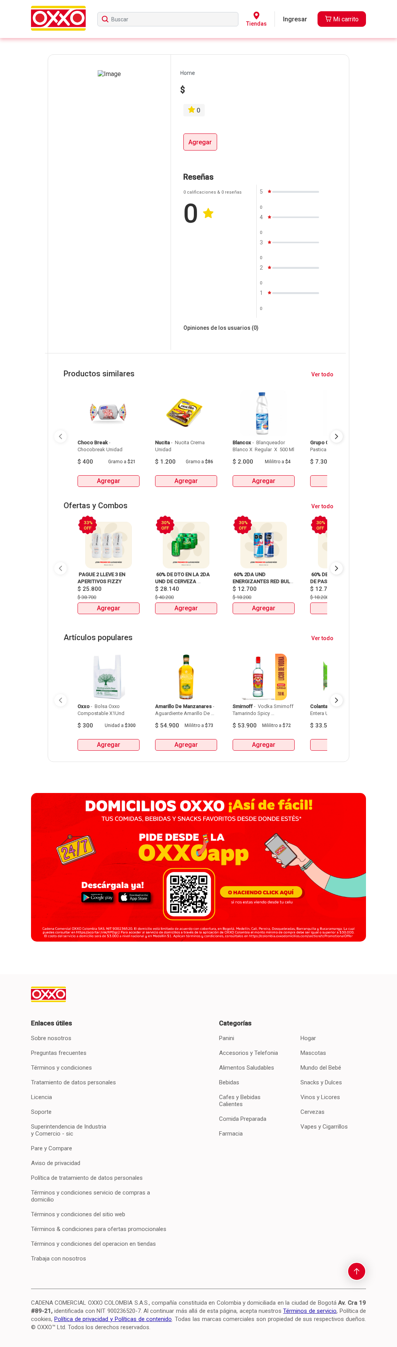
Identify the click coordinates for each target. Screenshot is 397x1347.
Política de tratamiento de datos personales (87, 1177)
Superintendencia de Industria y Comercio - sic (68, 1130)
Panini (226, 1038)
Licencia (41, 1097)
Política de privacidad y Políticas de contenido (113, 1319)
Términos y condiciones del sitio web (78, 1214)
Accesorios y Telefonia (248, 1052)
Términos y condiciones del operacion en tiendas (93, 1243)
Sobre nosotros (51, 1038)
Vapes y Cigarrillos (324, 1126)
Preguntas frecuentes (58, 1052)
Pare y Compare (51, 1148)
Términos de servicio (310, 1310)
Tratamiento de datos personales (73, 1082)
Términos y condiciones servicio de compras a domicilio (90, 1196)
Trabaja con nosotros (58, 1258)
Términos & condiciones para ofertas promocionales (98, 1229)
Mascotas (313, 1052)
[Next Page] (336, 436)
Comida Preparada (242, 1118)
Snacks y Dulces (321, 1082)
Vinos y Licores (320, 1097)
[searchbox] (167, 19)
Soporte (41, 1111)
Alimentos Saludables (246, 1067)
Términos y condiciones (61, 1067)
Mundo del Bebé (320, 1067)
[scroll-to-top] (356, 1271)
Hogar (308, 1038)
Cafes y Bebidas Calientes (240, 1101)
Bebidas (229, 1082)
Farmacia (231, 1133)
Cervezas (312, 1111)
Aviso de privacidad (55, 1163)
